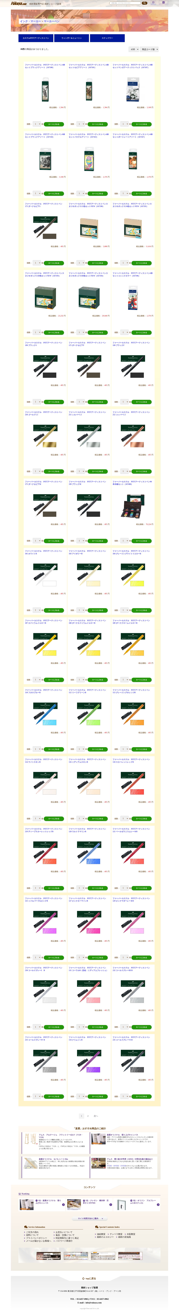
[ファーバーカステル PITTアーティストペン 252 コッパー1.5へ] (133, 437)
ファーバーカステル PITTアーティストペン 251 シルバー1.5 (88, 413)
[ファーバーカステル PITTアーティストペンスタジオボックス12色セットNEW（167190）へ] (89, 228)
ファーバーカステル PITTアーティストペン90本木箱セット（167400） (132, 483)
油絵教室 (101, 1234)
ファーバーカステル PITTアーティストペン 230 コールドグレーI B (44, 969)
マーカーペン (51, 21)
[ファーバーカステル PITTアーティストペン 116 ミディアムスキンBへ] (89, 784)
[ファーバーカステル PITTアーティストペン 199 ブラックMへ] (89, 506)
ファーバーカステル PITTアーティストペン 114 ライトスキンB (44, 760)
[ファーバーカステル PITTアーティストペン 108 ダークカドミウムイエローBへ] (89, 645)
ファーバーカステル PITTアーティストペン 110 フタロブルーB (44, 691)
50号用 (109, 1166)
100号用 (116, 1166)
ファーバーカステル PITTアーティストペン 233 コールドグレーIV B (44, 1038)
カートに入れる (53, 124)
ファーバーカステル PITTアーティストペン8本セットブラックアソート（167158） (45, 135)
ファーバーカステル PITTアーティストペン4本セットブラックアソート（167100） (45, 66)
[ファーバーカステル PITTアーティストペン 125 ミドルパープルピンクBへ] (45, 923)
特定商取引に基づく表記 (67, 1238)
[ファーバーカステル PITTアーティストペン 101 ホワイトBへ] (45, 576)
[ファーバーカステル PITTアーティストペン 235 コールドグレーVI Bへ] (133, 1062)
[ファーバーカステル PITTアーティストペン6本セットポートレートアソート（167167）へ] (133, 159)
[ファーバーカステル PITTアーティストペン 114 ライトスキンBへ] (45, 784)
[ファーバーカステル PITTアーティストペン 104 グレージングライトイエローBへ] (133, 576)
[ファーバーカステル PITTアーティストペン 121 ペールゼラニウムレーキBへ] (133, 853)
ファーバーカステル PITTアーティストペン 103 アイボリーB (88, 552)
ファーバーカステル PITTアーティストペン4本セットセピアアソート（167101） (89, 66)
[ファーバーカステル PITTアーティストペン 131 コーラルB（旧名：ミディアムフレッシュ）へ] (89, 992)
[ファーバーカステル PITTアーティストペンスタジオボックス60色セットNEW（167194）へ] (89, 298)
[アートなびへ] (76, 1256)
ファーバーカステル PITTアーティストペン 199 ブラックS (44, 344)
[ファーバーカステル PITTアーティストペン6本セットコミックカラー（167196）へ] (133, 298)
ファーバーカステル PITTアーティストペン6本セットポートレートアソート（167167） (133, 135)
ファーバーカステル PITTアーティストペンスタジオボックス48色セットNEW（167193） (44, 274)
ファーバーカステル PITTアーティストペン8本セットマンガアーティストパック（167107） (133, 66)
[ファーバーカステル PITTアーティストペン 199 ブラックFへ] (133, 367)
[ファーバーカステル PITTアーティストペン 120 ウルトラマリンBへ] (89, 853)
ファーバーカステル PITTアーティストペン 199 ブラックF (132, 344)
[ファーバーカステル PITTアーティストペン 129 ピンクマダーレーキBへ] (133, 923)
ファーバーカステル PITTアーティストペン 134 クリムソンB (88, 1038)
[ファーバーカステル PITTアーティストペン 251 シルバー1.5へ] (89, 437)
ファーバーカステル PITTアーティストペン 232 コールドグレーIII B (132, 969)
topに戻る (91, 1278)
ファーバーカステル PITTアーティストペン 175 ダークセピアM (44, 483)
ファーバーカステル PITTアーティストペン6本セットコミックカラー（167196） (133, 274)
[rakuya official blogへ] (49, 1256)
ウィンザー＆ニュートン (72, 38)
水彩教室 (131, 1234)
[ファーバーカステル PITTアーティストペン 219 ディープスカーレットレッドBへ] (45, 853)
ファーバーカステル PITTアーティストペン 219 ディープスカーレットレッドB (44, 830)
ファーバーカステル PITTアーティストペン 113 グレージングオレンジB (132, 691)
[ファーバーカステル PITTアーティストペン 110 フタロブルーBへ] (45, 715)
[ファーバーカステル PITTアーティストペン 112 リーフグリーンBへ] (89, 715)
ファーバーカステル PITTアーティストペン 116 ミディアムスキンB (88, 760)
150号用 (123, 1166)
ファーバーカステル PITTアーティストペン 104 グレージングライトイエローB (132, 552)
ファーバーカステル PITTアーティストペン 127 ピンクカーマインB (88, 899)
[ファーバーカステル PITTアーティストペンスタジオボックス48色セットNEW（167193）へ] (45, 298)
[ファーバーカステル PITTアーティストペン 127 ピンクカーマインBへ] (89, 923)
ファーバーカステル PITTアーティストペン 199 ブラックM (88, 483)
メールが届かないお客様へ (38, 1241)
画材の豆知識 (124, 1237)
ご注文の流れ (32, 1232)
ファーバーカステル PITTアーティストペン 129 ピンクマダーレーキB (132, 899)
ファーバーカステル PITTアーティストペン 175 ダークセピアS (44, 205)
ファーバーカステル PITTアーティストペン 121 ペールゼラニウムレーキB (132, 830)
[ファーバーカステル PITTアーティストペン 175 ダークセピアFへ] (89, 367)
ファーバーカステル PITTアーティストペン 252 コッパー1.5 (132, 413)
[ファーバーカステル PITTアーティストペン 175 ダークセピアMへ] (45, 506)
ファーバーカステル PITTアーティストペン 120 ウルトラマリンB (88, 830)
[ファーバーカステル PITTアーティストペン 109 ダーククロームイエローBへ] (133, 645)
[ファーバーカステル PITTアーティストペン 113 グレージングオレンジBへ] (133, 715)
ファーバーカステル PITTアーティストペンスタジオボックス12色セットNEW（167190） (88, 205)
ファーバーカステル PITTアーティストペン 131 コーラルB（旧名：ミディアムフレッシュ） (88, 969)
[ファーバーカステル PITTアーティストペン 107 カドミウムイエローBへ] (45, 645)
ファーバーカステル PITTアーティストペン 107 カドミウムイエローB (44, 622)
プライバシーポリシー (36, 1238)
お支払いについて (64, 1232)
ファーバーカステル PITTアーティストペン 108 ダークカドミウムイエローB (88, 622)
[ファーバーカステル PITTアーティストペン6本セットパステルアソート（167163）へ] (89, 159)
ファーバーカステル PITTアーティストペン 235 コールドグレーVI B (132, 1038)
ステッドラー (107, 38)
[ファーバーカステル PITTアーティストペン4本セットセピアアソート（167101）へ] (89, 89)
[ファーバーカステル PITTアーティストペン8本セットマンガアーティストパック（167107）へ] (133, 89)
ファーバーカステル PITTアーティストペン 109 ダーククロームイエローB (132, 622)
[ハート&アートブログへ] (130, 1256)
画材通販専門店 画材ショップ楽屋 (45, 4)
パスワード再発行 (64, 1241)
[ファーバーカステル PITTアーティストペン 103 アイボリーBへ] (89, 576)
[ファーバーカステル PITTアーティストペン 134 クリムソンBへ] (89, 1062)
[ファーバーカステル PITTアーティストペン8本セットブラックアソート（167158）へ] (45, 159)
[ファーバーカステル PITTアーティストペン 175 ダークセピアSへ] (45, 228)
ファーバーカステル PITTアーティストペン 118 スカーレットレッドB (132, 760)
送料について (32, 1235)
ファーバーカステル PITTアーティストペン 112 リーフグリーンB (88, 691)
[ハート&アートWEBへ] (103, 1256)
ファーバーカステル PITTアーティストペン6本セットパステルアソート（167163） (89, 135)
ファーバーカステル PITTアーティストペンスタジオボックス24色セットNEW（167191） (132, 205)
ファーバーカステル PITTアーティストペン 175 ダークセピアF (88, 344)
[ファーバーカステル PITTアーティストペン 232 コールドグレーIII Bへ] (133, 992)
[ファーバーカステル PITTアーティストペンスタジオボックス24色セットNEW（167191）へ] (133, 228)
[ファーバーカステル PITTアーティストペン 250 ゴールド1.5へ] (45, 437)
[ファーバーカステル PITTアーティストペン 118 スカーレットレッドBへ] (133, 784)
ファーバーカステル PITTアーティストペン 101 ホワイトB (44, 552)
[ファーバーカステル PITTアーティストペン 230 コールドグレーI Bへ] (45, 992)
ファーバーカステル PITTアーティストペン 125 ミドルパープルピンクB (44, 899)
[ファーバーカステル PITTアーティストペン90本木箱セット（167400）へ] (133, 506)
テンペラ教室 (116, 1234)
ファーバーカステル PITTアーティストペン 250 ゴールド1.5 (44, 413)
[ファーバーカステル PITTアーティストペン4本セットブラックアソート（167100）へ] (45, 89)
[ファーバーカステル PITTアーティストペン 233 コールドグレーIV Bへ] (45, 1062)
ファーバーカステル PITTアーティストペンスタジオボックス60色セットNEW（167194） (88, 274)
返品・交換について (65, 1235)
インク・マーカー (30, 21)
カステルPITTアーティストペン (36, 38)
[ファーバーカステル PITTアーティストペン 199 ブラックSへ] (45, 367)
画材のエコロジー (105, 1237)
